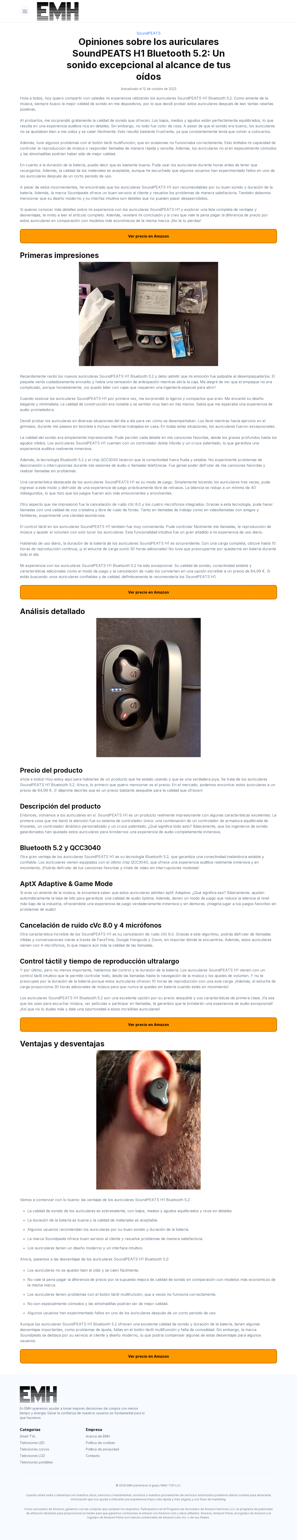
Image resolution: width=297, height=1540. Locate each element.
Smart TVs (27, 1436)
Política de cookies (100, 1443)
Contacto (93, 1456)
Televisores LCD (32, 1456)
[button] (25, 11)
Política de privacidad (102, 1449)
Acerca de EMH (98, 1436)
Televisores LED (32, 1443)
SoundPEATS (148, 33)
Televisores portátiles (36, 1462)
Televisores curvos (34, 1449)
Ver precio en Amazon (148, 236)
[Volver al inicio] (155, 11)
